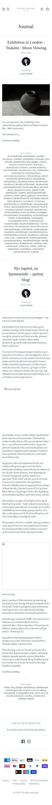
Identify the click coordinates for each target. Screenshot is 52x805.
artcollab (40, 156)
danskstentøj (42, 184)
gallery (23, 195)
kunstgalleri (42, 212)
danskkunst (9, 184)
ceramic (43, 162)
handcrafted (42, 195)
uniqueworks (38, 249)
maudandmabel (11, 224)
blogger (34, 162)
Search (6, 780)
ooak (7, 238)
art (9, 156)
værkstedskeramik (21, 252)
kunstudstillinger (40, 215)
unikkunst (41, 246)
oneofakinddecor (11, 235)
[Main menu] (3, 9)
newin (37, 693)
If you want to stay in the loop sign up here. (26, 729)
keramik (44, 207)
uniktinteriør (13, 249)
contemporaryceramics (14, 176)
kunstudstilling (25, 215)
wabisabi (35, 252)
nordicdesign (27, 229)
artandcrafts (16, 156)
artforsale (39, 159)
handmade (35, 198)
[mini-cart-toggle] (47, 9)
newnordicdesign (12, 229)
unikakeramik (12, 246)
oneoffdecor (33, 235)
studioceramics (11, 243)
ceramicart (37, 164)
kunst (23, 212)
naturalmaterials (22, 226)
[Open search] (8, 9)
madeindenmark (36, 221)
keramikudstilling (12, 212)
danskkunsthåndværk (25, 184)
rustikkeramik (22, 238)
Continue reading (10, 140)
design (10, 190)
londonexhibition (23, 218)
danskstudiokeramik (13, 187)
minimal (43, 224)
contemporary (17, 173)
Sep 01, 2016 (26, 284)
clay (34, 170)
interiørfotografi (40, 204)
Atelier (7, 687)
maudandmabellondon (29, 224)
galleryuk (31, 195)
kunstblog (31, 212)
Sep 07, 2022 (26, 53)
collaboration (43, 170)
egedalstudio (11, 193)
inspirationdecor (11, 204)
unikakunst (23, 246)
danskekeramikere (26, 181)
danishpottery (10, 181)
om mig (44, 693)
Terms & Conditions (39, 780)
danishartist (11, 178)
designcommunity (22, 190)
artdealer (18, 159)
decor (36, 187)
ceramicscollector (37, 167)
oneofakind (9, 232)
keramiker (9, 209)
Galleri (16, 195)
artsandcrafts (19, 162)
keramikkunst (40, 209)
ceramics (24, 167)
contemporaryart (32, 173)
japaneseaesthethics (20, 207)
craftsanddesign (33, 176)
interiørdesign (26, 204)
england (22, 193)
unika (44, 243)
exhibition (8, 195)
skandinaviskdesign (31, 240)
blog (28, 162)
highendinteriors (14, 201)
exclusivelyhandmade (36, 193)
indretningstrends (14, 690)
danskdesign (29, 687)
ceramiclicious (12, 167)
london (12, 218)
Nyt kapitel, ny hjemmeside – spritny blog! (26, 274)
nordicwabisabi (40, 229)
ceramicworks (24, 170)
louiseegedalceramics (18, 221)
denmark (44, 187)
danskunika (28, 187)
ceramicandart (25, 164)
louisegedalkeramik (25, 693)
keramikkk (28, 209)
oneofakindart (21, 232)
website (30, 698)
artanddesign (29, 156)
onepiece (44, 235)
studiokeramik (25, 243)
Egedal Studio (38, 190)
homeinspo (40, 201)
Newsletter (34, 783)
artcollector (7, 159)
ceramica (13, 164)
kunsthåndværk (11, 215)
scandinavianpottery (13, 240)
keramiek (35, 207)
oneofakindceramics (38, 232)
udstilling (37, 243)
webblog (22, 698)
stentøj (44, 240)
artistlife (8, 162)
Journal (23, 780)
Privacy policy (19, 783)
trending (28, 696)
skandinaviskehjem (15, 696)
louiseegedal (37, 218)
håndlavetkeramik (21, 198)
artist (47, 159)
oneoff (23, 235)
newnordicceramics (39, 226)
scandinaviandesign (38, 238)
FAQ (15, 780)
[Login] (41, 9)
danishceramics (25, 178)
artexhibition (28, 159)
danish (45, 176)
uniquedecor (25, 249)
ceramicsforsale (10, 170)
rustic (12, 238)
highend (44, 198)
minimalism (8, 226)
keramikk (19, 209)
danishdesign (39, 178)
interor (7, 207)
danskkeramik (41, 181)
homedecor (28, 201)
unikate (32, 246)
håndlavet (7, 198)
